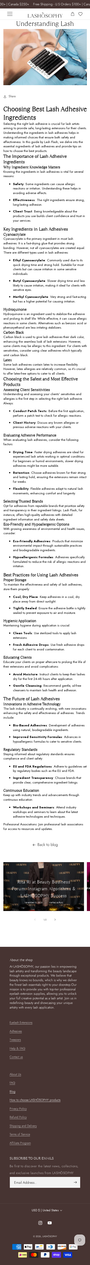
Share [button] (12, 96)
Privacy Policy (18, 1109)
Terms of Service (20, 1134)
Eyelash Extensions (21, 1022)
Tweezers (15, 1040)
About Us (15, 1074)
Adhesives (16, 1031)
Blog (12, 1091)
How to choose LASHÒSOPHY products (35, 1100)
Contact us (16, 1057)
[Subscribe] (75, 1182)
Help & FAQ (17, 1048)
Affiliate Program (20, 1143)
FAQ (12, 1083)
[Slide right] (55, 919)
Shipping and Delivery (23, 1126)
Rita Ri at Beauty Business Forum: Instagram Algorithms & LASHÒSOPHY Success (43, 889)
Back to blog (47, 844)
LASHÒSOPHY (49, 1236)
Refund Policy (18, 1117)
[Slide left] (35, 919)
